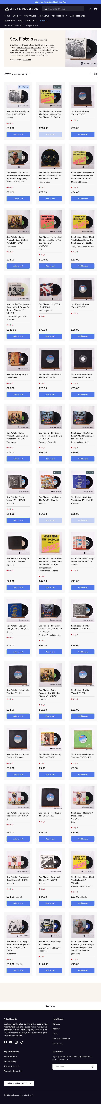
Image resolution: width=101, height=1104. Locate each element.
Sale (42, 20)
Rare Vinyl (44, 15)
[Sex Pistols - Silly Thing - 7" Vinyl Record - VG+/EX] (82, 543)
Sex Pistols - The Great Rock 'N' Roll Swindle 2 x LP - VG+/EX (82, 436)
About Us (29, 20)
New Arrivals (30, 15)
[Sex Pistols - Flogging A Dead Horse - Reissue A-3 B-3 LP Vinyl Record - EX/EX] (18, 797)
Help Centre (32, 25)
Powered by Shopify (26, 1095)
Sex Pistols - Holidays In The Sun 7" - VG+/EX (82, 755)
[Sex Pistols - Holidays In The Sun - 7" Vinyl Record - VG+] (50, 359)
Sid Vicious (27, 59)
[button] (95, 9)
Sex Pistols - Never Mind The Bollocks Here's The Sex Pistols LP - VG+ (50, 175)
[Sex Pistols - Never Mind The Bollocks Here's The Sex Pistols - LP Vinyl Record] (50, 96)
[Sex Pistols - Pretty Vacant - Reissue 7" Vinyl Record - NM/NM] (18, 482)
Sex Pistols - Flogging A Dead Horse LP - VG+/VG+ (82, 816)
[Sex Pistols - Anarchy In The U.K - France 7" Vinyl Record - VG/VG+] (50, 862)
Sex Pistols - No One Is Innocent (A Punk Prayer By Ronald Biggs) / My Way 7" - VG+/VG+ (18, 177)
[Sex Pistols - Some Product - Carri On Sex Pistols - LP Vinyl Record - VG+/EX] (50, 675)
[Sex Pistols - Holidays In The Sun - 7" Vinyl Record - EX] (18, 675)
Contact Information (13, 1071)
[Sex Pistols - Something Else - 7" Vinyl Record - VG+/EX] (50, 739)
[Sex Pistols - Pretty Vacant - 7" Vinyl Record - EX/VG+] (82, 610)
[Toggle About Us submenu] (36, 20)
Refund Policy (10, 1061)
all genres (22, 50)
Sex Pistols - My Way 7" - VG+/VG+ (18, 375)
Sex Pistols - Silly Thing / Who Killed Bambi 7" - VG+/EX (82, 561)
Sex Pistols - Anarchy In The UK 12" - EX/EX (18, 112)
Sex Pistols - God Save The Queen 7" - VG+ (81, 375)
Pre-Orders (9, 20)
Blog (20, 20)
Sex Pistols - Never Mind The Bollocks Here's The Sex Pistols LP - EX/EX (82, 175)
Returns (56, 1028)
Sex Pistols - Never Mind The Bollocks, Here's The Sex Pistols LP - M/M (50, 561)
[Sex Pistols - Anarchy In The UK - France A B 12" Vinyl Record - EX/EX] (18, 96)
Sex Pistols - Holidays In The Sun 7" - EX (18, 691)
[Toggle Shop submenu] (19, 15)
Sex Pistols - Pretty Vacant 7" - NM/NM (16, 498)
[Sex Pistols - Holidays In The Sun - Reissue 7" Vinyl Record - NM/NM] (50, 482)
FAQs (54, 1033)
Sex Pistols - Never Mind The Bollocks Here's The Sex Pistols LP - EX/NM (50, 114)
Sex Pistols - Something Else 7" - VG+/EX (50, 755)
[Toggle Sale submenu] (46, 20)
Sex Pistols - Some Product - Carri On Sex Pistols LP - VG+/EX (49, 693)
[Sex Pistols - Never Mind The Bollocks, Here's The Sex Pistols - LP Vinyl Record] (50, 543)
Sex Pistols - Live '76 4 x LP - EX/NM (50, 305)
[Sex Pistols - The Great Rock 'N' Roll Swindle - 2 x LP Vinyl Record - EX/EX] (50, 417)
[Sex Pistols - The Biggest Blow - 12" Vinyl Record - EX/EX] (18, 926)
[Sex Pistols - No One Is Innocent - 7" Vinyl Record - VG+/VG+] (18, 157)
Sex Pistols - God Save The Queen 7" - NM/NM (82, 498)
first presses (36, 47)
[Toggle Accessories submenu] (65, 15)
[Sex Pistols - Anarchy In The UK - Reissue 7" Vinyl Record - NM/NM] (18, 543)
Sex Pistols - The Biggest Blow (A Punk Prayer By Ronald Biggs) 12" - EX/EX (18, 945)
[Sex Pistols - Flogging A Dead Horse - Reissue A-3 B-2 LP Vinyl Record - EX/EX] (18, 862)
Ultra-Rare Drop (77, 15)
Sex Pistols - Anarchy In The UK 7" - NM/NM (18, 560)
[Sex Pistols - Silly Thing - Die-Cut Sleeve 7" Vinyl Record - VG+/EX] (50, 926)
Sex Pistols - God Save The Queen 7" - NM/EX (17, 627)
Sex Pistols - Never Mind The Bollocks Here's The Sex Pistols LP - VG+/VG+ (50, 241)
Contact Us (57, 1043)
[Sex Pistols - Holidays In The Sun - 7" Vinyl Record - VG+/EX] (82, 739)
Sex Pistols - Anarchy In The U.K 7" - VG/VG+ (50, 878)
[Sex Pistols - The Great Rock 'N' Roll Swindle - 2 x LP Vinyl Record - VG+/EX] (82, 417)
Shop (15, 15)
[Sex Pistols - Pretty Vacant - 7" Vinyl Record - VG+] (82, 289)
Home (7, 15)
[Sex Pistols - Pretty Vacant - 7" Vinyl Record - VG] (82, 96)
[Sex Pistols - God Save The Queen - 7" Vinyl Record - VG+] (82, 359)
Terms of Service (11, 1066)
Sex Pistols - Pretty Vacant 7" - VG (80, 112)
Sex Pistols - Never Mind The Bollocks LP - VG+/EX (82, 880)
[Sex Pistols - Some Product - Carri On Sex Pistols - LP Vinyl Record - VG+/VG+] (18, 417)
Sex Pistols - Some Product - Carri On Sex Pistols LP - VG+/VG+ (17, 436)
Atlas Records (14, 1095)
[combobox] (63, 8)
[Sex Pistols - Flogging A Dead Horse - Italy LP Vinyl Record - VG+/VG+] (82, 797)
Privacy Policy (10, 1056)
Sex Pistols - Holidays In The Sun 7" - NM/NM (50, 498)
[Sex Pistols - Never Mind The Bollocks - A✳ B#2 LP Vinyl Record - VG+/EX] (82, 862)
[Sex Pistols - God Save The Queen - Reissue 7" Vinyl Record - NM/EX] (18, 610)
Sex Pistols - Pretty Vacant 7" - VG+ (80, 305)
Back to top (50, 1006)
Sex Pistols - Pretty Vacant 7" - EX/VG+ (80, 627)
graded (27, 55)
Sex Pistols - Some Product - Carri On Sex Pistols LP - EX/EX (17, 240)
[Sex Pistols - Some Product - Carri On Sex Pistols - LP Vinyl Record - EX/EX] (18, 222)
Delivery (56, 1024)
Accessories (58, 15)
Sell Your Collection (13, 25)
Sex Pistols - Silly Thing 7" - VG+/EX (50, 943)
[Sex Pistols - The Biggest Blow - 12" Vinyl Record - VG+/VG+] (18, 289)
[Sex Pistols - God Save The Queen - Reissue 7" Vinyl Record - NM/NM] (82, 482)
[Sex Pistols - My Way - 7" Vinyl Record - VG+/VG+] (18, 359)
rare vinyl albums (23, 47)
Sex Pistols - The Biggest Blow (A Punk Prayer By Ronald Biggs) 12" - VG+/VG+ (18, 308)
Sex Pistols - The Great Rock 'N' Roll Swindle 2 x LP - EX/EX (50, 436)
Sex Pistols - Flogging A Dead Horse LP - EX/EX (18, 814)
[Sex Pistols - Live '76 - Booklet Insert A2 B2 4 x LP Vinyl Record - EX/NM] (50, 289)
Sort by (7, 73)
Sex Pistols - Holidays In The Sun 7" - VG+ (50, 375)
